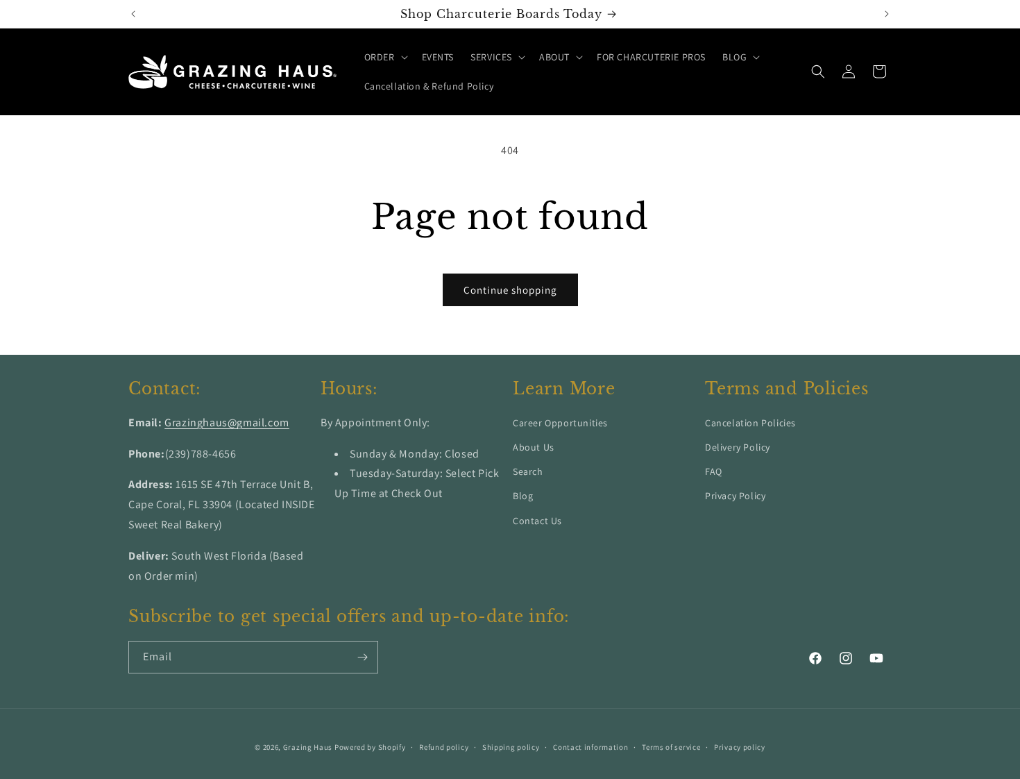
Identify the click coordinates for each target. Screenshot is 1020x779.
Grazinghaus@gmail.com (226, 422)
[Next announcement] (887, 14)
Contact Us (537, 520)
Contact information (590, 746)
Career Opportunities (560, 423)
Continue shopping (510, 289)
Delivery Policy (737, 447)
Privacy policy (739, 746)
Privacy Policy (735, 496)
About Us (533, 447)
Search (528, 472)
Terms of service (671, 746)
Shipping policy (511, 746)
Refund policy (443, 746)
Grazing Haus (307, 747)
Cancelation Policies (750, 423)
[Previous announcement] (133, 14)
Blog (523, 496)
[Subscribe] (362, 657)
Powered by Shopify (370, 747)
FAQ (713, 472)
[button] (385, 57)
